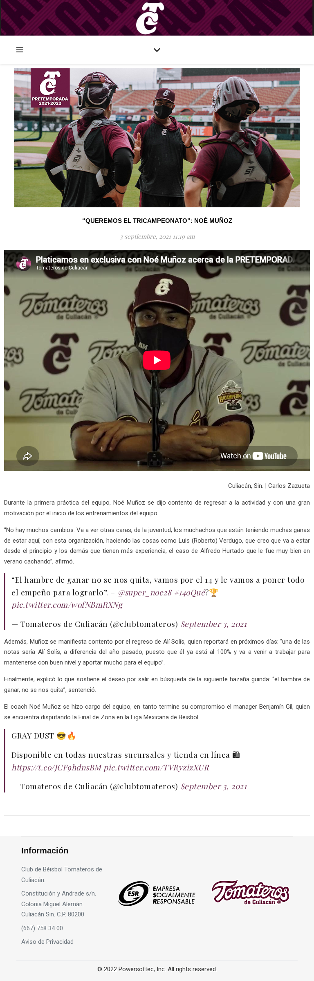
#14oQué (189, 592)
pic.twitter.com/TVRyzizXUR (156, 767)
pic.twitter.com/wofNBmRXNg (66, 604)
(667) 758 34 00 (42, 928)
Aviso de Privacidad (47, 941)
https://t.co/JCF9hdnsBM (56, 767)
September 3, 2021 (213, 623)
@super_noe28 (144, 592)
